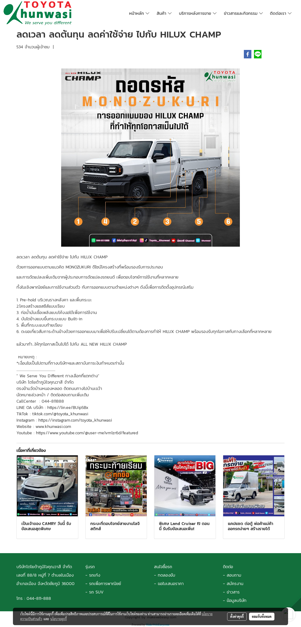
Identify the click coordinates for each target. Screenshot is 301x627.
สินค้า (162, 13)
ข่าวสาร (233, 592)
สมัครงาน (235, 583)
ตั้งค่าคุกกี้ (237, 616)
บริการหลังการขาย (196, 13)
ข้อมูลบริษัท (236, 600)
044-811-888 (39, 598)
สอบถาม (234, 575)
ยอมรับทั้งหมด (262, 616)
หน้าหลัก (137, 13)
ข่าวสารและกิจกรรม (241, 13)
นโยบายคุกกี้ (58, 619)
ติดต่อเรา (279, 13)
